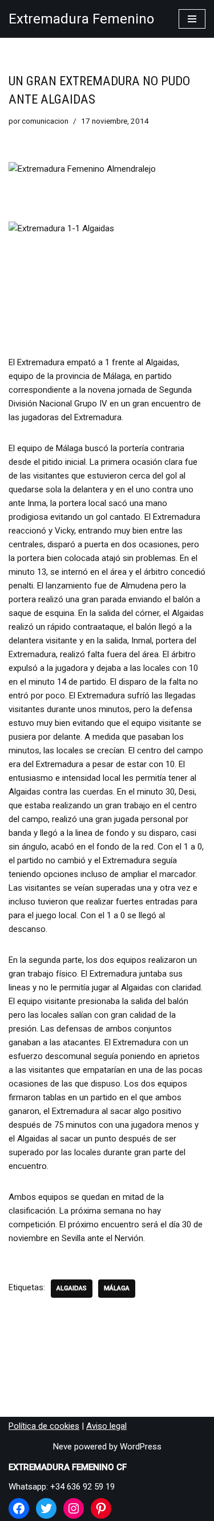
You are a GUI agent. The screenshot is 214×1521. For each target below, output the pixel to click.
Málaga (117, 1288)
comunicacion (45, 120)
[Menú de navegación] (192, 19)
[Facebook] (19, 1508)
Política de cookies (44, 1426)
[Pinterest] (101, 1508)
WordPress (140, 1446)
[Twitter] (46, 1508)
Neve (62, 1446)
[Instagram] (73, 1508)
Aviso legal (106, 1426)
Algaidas (71, 1288)
